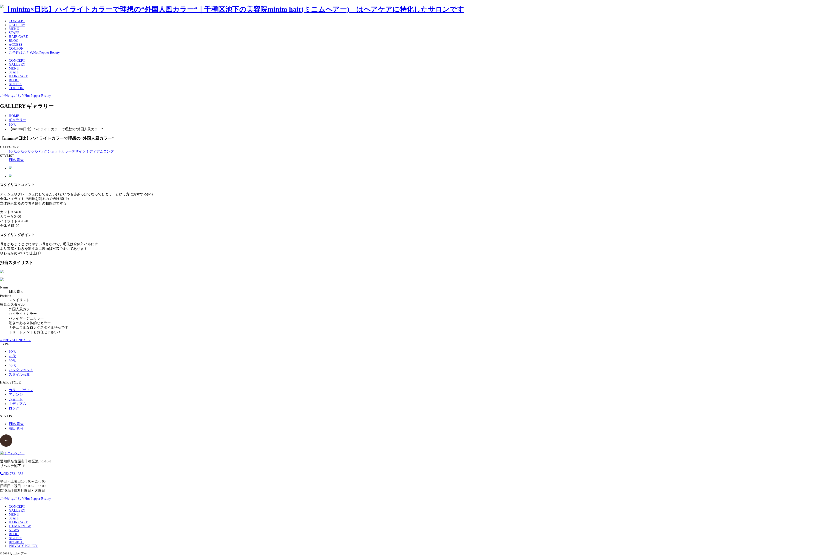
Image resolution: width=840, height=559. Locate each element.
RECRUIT (16, 542)
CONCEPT (17, 21)
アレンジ (16, 394)
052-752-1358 (13, 474)
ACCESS (15, 44)
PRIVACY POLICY (23, 546)
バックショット (49, 151)
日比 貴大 (16, 160)
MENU (14, 29)
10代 (12, 151)
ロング (108, 151)
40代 (33, 151)
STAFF (14, 33)
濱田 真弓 (16, 428)
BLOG (14, 40)
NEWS (14, 530)
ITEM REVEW (20, 526)
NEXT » (24, 340)
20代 (19, 151)
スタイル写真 (19, 374)
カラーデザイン (73, 151)
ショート (16, 399)
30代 (26, 151)
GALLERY (17, 25)
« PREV (5, 340)
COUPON (16, 48)
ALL (14, 340)
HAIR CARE (18, 36)
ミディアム (94, 151)
